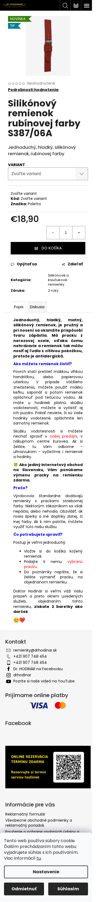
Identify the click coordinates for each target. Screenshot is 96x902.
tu (39, 858)
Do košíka (52, 248)
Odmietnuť (24, 889)
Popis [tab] (18, 307)
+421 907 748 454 (30, 656)
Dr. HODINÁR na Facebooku (38, 669)
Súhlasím (68, 889)
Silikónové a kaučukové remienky (58, 280)
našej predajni (63, 436)
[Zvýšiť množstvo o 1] (78, 232)
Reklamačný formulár (25, 814)
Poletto (34, 204)
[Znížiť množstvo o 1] (53, 232)
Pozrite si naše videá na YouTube (44, 681)
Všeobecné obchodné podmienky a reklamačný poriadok (38, 823)
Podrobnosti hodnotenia (33, 89)
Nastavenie (46, 872)
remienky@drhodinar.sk (35, 650)
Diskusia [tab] (37, 307)
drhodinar (22, 675)
